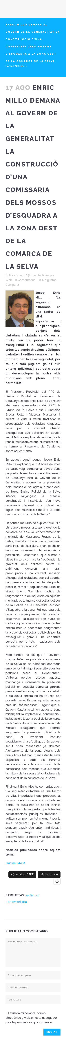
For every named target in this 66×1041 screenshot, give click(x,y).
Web (9, 280)
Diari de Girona (15, 863)
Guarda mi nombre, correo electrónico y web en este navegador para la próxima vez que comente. (31, 1017)
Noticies (19, 66)
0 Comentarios (25, 280)
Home (9, 66)
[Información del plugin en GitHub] (57, 881)
